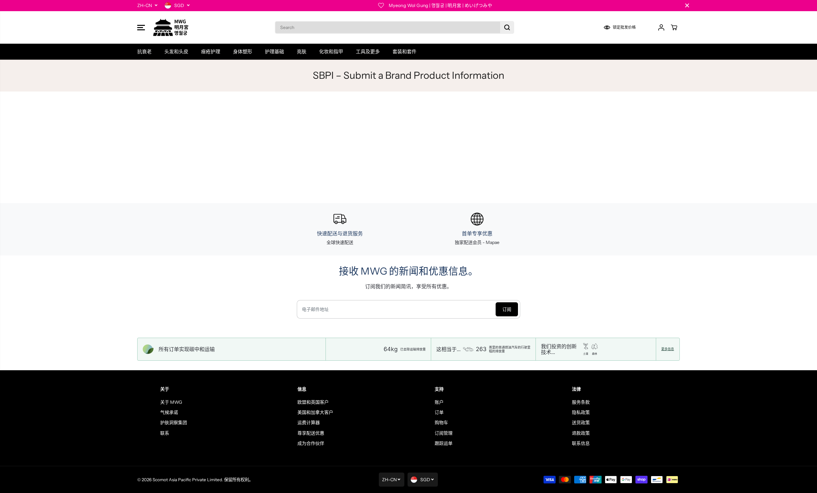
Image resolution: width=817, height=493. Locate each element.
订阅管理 (444, 433)
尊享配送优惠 (310, 433)
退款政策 (581, 433)
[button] (141, 27)
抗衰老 (144, 51)
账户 (439, 402)
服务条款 (581, 402)
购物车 (441, 422)
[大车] (674, 27)
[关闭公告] (687, 5)
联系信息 (581, 443)
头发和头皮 (176, 51)
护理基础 (274, 51)
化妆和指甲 (331, 51)
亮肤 (301, 51)
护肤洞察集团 (173, 422)
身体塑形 (242, 51)
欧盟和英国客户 (313, 402)
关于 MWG (171, 402)
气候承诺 (169, 412)
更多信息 (667, 349)
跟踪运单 (444, 443)
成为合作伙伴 (310, 443)
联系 (164, 433)
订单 (439, 412)
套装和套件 (404, 51)
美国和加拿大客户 (315, 412)
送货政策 (581, 422)
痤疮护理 (210, 51)
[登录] (661, 27)
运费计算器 (308, 422)
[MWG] (171, 27)
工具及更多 (368, 51)
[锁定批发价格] (624, 27)
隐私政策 (581, 412)
